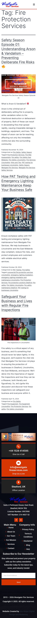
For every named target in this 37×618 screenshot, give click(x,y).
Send (18, 582)
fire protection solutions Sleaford (20, 283)
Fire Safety (17, 152)
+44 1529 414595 (18, 450)
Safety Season (26, 152)
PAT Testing (17, 270)
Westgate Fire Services (9, 168)
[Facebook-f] (16, 520)
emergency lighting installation (22, 275)
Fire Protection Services (15, 155)
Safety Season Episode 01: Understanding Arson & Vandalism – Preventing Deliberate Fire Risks (18, 51)
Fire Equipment (12, 404)
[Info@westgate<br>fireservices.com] (18, 463)
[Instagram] (21, 520)
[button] (34, 4)
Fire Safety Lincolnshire (17, 160)
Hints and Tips (16, 162)
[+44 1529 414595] (18, 446)
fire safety (15, 157)
